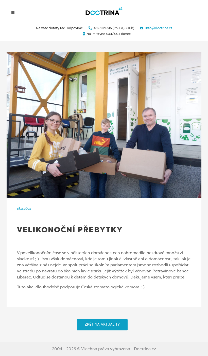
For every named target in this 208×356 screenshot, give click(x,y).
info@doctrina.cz (158, 28)
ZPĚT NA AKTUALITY (102, 324)
